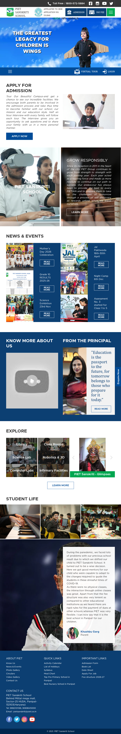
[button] (73, 407)
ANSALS (73, 18)
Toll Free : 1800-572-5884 (68, 3)
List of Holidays (51, 634)
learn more (80, 162)
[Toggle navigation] (10, 22)
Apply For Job (89, 640)
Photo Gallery (13, 637)
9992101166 (15, 675)
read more (47, 213)
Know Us (10, 630)
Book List (86, 634)
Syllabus (48, 637)
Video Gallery (13, 644)
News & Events (13, 634)
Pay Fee (100, 12)
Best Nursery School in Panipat (59, 651)
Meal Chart (49, 640)
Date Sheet (87, 637)
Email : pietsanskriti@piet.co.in (21, 679)
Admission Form (90, 630)
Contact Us (11, 647)
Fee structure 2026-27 (93, 644)
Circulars (10, 640)
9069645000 (29, 675)
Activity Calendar (53, 630)
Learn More (60, 435)
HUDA (56, 18)
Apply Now (19, 86)
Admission (79, 12)
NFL (64, 18)
